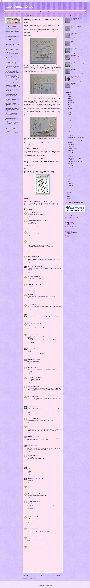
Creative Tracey (70, 231)
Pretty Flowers (70, 165)
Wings (28, 516)
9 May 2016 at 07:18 (35, 315)
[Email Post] (44, 201)
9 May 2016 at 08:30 (36, 348)
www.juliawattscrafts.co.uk (29, 170)
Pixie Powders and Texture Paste (74, 129)
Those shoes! (70, 177)
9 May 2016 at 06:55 (40, 266)
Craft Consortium (51, 203)
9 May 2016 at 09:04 (34, 418)
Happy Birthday (71, 135)
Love (69, 118)
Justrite (34, 204)
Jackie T (29, 315)
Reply (28, 216)
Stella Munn (29, 386)
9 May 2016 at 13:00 (36, 486)
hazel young (29, 276)
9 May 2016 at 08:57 (35, 396)
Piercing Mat (51, 144)
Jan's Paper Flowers (31, 478)
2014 (68, 190)
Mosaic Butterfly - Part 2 (75, 76)
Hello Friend (70, 133)
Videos (29, 12)
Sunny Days (70, 127)
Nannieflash (29, 436)
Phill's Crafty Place (70, 222)
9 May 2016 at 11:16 (36, 466)
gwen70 (28, 418)
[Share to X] (49, 201)
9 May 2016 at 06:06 (42, 220)
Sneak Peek (70, 142)
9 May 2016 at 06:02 (35, 212)
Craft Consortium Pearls (45, 142)
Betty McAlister (30, 537)
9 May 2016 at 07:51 (38, 323)
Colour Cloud (38, 203)
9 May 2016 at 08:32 (33, 367)
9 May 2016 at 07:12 (36, 304)
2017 (68, 96)
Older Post (60, 575)
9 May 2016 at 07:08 (38, 284)
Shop (14, 12)
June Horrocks (30, 377)
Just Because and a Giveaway (76, 26)
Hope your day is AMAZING (72, 232)
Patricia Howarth (30, 334)
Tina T (28, 241)
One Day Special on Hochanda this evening (75, 161)
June (69, 112)
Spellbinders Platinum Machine (47, 204)
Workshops (21, 12)
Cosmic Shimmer (44, 203)
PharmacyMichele (31, 284)
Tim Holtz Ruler (38, 144)
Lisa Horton (69, 235)
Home (8, 12)
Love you (69, 173)
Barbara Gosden (30, 323)
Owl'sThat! (70, 125)
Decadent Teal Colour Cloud (42, 98)
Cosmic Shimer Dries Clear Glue (36, 71)
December (70, 100)
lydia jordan (29, 455)
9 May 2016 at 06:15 (34, 240)
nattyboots (29, 467)
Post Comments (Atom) (32, 578)
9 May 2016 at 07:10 (38, 294)
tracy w (28, 528)
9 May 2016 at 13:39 (36, 493)
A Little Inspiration (70, 223)
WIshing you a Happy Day (72, 148)
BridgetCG (29, 304)
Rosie (28, 445)
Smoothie (26, 70)
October (69, 104)
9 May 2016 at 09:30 (36, 426)
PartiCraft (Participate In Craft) (73, 217)
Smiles (72, 41)
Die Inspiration (69, 236)
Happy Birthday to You (72, 156)
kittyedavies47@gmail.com (32, 220)
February (70, 183)
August (69, 108)
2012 (68, 194)
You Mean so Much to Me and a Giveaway (76, 19)
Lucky (69, 175)
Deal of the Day (27, 172)
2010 (68, 198)
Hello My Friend (74, 48)
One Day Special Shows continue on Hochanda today (74, 159)
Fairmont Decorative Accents (34, 111)
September (70, 106)
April (69, 179)
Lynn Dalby (29, 501)
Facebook (42, 12)
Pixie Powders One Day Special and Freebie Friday (76, 138)
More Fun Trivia (70, 218)
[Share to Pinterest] (51, 201)
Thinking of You (71, 150)
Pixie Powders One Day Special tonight (75, 140)
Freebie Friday (73, 55)
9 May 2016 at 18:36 (36, 501)
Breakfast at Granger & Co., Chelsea (73, 227)
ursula (28, 546)
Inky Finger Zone (19, 6)
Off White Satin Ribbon (40, 138)
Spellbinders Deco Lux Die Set (49, 65)
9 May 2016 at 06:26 (35, 256)
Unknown (29, 212)
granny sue (29, 426)
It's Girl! (69, 131)
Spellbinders (38, 204)
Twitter (50, 12)
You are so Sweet (71, 146)
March (69, 181)
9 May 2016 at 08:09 (38, 334)
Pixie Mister (70, 116)
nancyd (28, 232)
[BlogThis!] (47, 201)
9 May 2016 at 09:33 (36, 436)
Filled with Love (71, 144)
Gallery (36, 12)
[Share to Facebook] (50, 201)
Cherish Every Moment (72, 171)
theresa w (29, 396)
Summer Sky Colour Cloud (51, 68)
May (69, 114)
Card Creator (33, 203)
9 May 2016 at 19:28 (34, 516)
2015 (68, 188)
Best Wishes (73, 62)
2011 (68, 196)
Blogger (50, 585)
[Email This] (46, 201)
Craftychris (29, 359)
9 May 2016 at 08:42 (37, 377)
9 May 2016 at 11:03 (36, 455)
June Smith (29, 348)
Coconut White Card (39, 67)
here (55, 105)
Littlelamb (29, 493)
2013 (68, 192)
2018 (68, 94)
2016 (68, 98)
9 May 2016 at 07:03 (36, 276)
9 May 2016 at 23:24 (34, 546)
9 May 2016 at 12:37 (39, 478)
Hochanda (31, 204)
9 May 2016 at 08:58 (34, 406)
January (69, 185)
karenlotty (29, 486)
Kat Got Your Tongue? (71, 226)
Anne (28, 367)
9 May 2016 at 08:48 (36, 386)
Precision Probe (44, 144)
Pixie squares (70, 120)
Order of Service (71, 169)
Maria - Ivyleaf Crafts (31, 266)
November (70, 102)
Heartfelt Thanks (74, 33)
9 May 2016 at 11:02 (33, 445)
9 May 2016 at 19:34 (34, 528)
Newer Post (25, 575)
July (69, 110)
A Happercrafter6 (31, 294)
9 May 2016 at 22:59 (38, 537)
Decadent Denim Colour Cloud (41, 100)
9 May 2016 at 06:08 (34, 231)
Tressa (28, 407)
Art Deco (29, 203)
